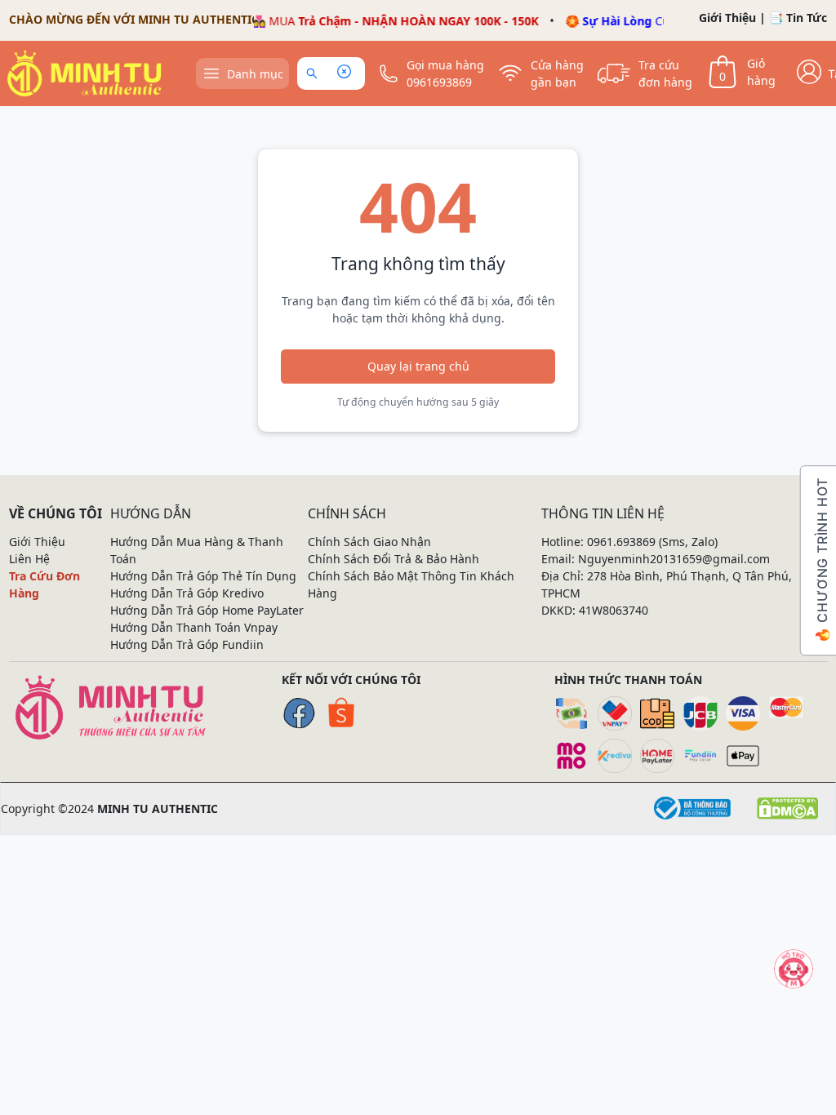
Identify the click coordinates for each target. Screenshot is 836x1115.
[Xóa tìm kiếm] (344, 73)
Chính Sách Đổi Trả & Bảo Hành (393, 558)
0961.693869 (621, 541)
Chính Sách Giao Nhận (369, 541)
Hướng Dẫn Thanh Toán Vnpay (194, 627)
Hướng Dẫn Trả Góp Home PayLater (207, 610)
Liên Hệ (29, 558)
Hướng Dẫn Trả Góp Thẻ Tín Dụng (203, 576)
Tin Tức (806, 17)
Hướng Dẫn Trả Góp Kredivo (187, 593)
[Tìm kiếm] (314, 73)
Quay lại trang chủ (418, 366)
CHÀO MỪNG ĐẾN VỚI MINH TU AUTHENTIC (134, 19)
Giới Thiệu (727, 17)
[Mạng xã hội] (793, 968)
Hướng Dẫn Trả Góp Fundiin (187, 644)
